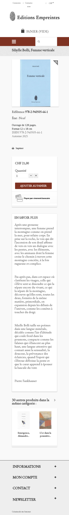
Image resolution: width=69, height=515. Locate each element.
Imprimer (19, 148)
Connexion (17, 3)
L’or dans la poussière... (45, 434)
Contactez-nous (29, 5)
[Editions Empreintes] (34, 16)
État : (15, 118)
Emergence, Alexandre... (24, 434)
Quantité (20, 170)
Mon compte (25, 477)
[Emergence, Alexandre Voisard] (23, 420)
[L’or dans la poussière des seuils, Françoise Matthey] (45, 420)
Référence (18, 112)
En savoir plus (26, 218)
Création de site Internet (21, 511)
